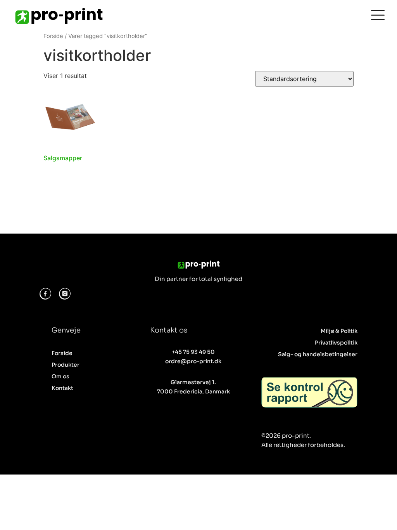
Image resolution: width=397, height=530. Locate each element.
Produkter (65, 364)
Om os (60, 376)
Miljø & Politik (339, 330)
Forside (53, 36)
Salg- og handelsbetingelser (317, 354)
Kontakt (62, 388)
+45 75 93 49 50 (193, 351)
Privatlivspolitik (336, 342)
